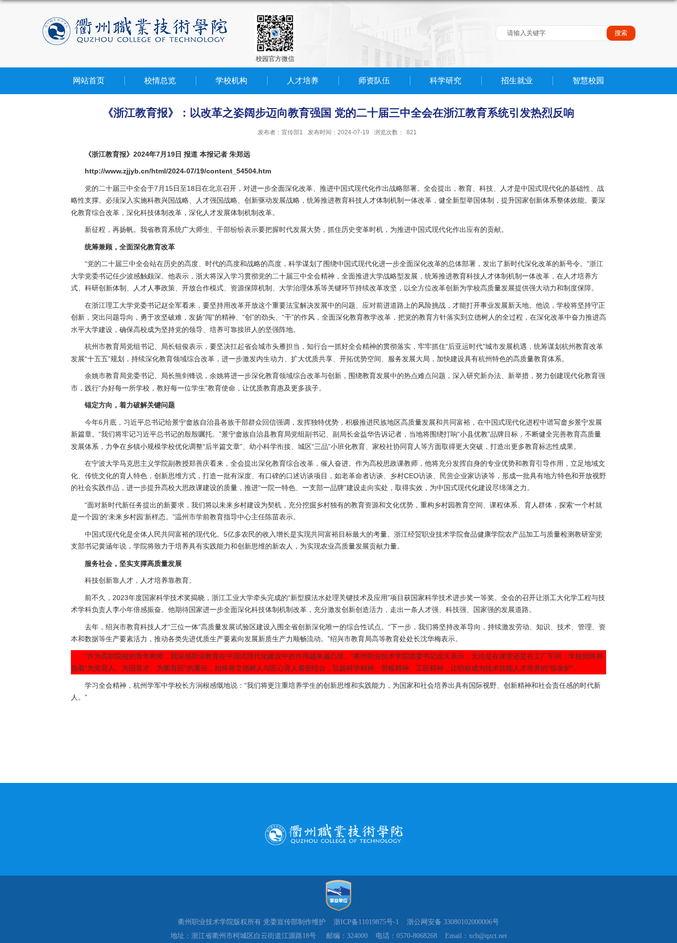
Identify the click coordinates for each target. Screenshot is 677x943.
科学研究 (445, 80)
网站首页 (89, 80)
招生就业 (517, 80)
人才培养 (303, 80)
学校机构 (231, 80)
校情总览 (160, 80)
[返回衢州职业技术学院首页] (135, 12)
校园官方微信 (275, 58)
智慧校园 (588, 80)
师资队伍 (374, 80)
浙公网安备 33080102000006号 (453, 922)
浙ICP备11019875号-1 (366, 922)
